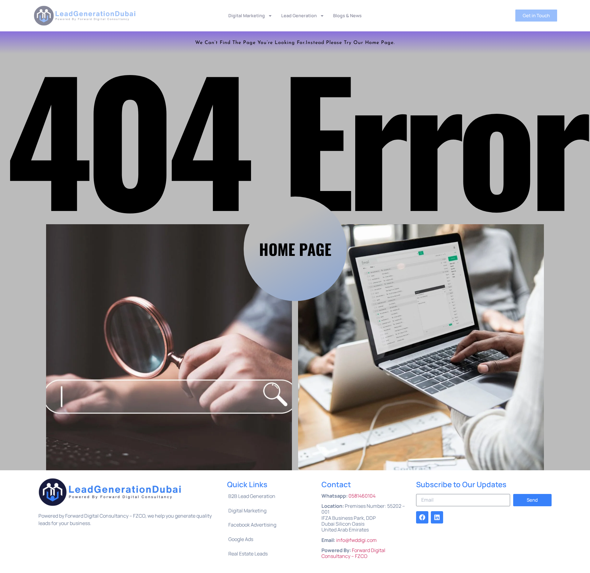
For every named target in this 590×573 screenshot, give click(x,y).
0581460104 (362, 495)
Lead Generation (299, 15)
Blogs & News (347, 15)
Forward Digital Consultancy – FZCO (353, 553)
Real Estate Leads (248, 553)
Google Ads (240, 539)
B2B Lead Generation (251, 496)
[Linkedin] (437, 517)
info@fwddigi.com (356, 540)
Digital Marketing (246, 15)
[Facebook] (422, 517)
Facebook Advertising (252, 524)
